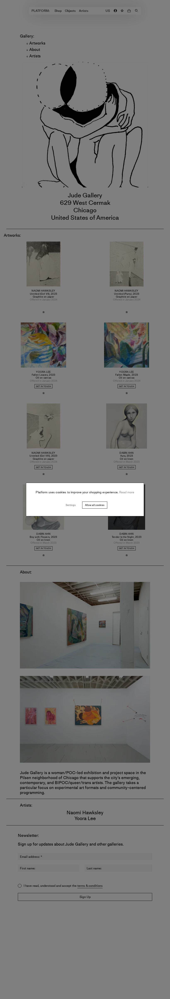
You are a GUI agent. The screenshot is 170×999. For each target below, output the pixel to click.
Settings (70, 505)
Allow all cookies (94, 505)
